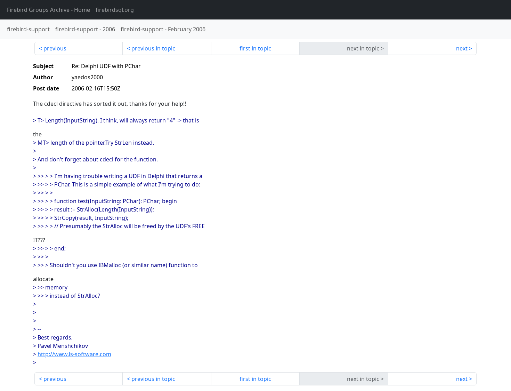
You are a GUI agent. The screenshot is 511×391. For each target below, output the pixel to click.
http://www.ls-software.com (74, 354)
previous (54, 48)
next (462, 48)
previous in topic (153, 48)
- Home (48, 10)
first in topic (255, 48)
